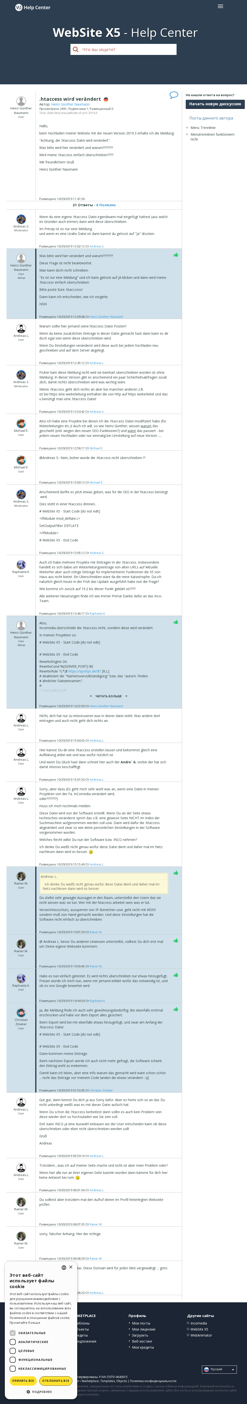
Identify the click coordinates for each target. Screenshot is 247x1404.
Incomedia (199, 1323)
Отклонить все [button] (55, 1381)
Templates (107, 1381)
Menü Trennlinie (203, 127)
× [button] (70, 1267)
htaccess (61, 113)
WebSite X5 (199, 1329)
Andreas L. (97, 363)
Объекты (81, 1329)
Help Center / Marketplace (81, 1381)
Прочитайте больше (25, 1323)
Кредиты (81, 1335)
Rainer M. (96, 932)
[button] (41, 1391)
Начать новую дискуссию (215, 103)
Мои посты (141, 1323)
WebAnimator (201, 1335)
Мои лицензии (143, 1329)
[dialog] (41, 1330)
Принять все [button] (23, 1381)
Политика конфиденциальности (153, 1381)
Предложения (85, 1341)
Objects (121, 1381)
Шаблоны (81, 1323)
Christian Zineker (101, 1090)
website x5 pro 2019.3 (82, 113)
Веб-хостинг (142, 1341)
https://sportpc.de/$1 (85, 671)
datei (50, 113)
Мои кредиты (143, 1347)
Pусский (216, 1369)
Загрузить (140, 1335)
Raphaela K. (98, 614)
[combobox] (64, 1267)
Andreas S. (97, 246)
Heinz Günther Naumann (70, 104)
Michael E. (96, 448)
